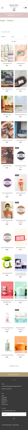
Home (3, 31)
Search (3, 395)
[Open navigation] (2, 7)
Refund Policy (4, 399)
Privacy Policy (4, 397)
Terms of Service (4, 401)
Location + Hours (5, 404)
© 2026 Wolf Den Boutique (6, 425)
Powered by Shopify (15, 425)
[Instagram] (15, 380)
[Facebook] (12, 380)
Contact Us (4, 402)
